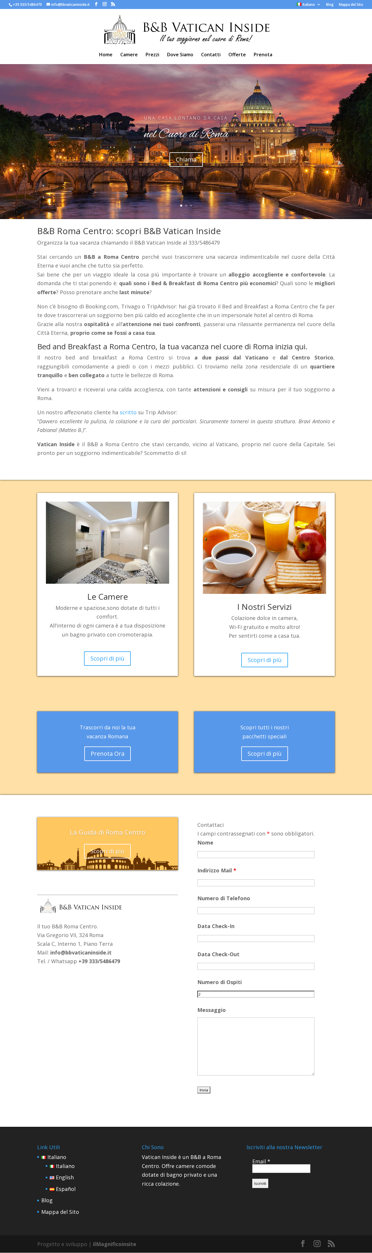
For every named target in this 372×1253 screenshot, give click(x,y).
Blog (330, 5)
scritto (128, 412)
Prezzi (152, 55)
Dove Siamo (180, 55)
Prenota (263, 55)
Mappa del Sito (351, 5)
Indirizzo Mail (216, 870)
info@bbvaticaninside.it (81, 952)
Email (261, 1161)
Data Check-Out (218, 954)
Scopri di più (107, 658)
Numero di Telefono (223, 898)
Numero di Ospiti (219, 982)
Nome (205, 842)
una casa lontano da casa (186, 118)
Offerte (237, 55)
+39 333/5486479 (27, 4)
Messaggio (211, 1009)
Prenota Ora (107, 753)
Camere (129, 55)
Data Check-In (216, 926)
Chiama (186, 159)
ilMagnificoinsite (114, 1244)
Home (105, 55)
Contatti (211, 55)
